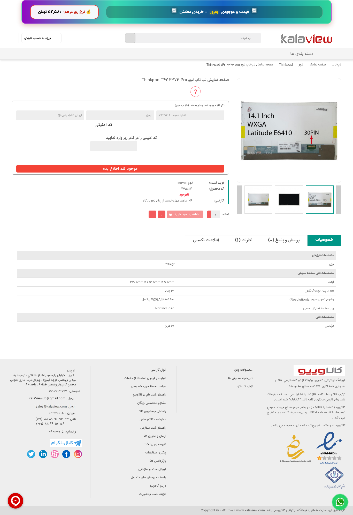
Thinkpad (286, 64)
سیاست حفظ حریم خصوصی (148, 386)
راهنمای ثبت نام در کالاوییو (149, 394)
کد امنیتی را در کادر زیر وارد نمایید (131, 138)
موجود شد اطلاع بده (120, 168)
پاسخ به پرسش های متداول (148, 477)
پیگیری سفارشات (155, 452)
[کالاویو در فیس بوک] (66, 454)
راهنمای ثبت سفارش (153, 427)
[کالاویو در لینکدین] (43, 454)
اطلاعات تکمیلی (206, 240)
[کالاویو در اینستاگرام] (77, 454)
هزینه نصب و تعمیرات (152, 494)
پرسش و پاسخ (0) (284, 240)
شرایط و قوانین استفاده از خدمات (145, 378)
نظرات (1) (243, 240)
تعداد (225, 214)
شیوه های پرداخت (155, 444)
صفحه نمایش (317, 64)
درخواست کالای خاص (153, 419)
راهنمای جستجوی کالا (152, 411)
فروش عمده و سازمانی (152, 469)
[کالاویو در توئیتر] (31, 454)
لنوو (300, 64)
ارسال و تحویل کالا (154, 436)
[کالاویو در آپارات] (54, 454)
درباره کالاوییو (158, 485)
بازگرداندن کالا (157, 461)
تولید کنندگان (244, 386)
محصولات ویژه (243, 369)
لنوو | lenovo (184, 182)
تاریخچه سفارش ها (240, 378)
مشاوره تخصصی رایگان (151, 403)
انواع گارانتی (158, 369)
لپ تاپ (336, 64)
